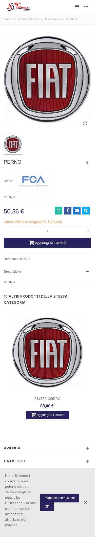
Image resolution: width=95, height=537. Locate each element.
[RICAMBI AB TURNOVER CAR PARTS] (19, 6)
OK (47, 506)
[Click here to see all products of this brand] (33, 181)
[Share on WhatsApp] (58, 210)
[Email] (77, 210)
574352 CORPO (47, 399)
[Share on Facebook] (67, 210)
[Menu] (77, 6)
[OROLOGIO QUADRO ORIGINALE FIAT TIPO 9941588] (87, 162)
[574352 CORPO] (47, 353)
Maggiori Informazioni (60, 498)
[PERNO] (85, 123)
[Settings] (86, 6)
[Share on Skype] (86, 210)
